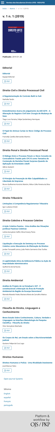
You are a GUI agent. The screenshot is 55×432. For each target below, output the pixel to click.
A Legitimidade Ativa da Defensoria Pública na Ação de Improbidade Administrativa (27, 262)
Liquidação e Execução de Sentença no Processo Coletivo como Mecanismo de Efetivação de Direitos (25, 244)
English (7, 393)
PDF (8, 81)
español (7, 397)
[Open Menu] (2, 2)
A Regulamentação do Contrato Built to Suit (22, 96)
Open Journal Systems (13, 379)
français (7, 401)
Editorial (6, 73)
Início (5, 8)
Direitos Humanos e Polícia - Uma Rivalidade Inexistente (27, 362)
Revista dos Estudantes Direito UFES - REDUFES (25, 2)
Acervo (12, 8)
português (8, 405)
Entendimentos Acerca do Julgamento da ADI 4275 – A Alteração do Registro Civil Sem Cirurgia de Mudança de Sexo (27, 113)
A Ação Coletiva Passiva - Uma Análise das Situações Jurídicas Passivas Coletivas (26, 227)
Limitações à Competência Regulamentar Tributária (25, 203)
